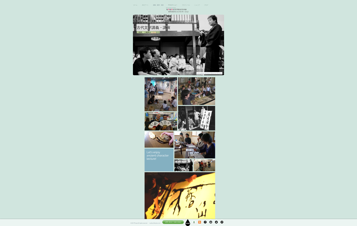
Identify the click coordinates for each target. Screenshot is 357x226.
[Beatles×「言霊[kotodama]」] (199, 222)
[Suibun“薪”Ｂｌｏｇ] (194, 222)
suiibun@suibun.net (155, 223)
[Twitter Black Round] (216, 222)
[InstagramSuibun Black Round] (210, 222)
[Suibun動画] (222, 222)
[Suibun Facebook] (205, 222)
